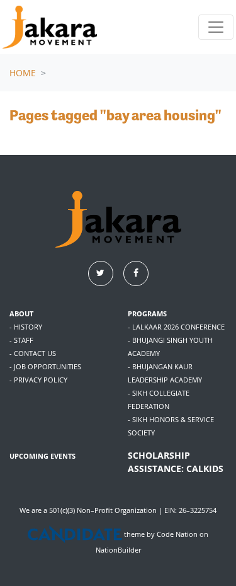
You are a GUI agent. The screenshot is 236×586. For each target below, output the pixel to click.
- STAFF (21, 340)
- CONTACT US (32, 353)
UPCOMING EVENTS (42, 456)
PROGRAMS (147, 313)
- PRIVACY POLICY (38, 379)
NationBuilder (118, 549)
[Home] (50, 27)
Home (22, 73)
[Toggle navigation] (215, 27)
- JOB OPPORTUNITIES (45, 366)
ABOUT (21, 313)
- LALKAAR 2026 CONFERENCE (176, 326)
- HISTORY (25, 326)
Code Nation (177, 534)
